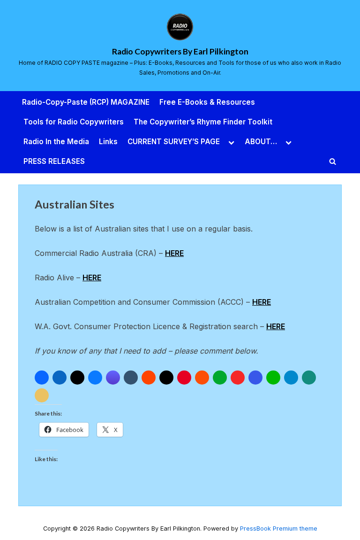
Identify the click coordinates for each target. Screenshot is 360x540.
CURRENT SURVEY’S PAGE (174, 141)
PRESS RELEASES (54, 161)
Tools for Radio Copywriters (73, 121)
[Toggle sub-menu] (232, 142)
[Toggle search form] (332, 161)
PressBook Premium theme (278, 528)
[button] (42, 377)
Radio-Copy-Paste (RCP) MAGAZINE (86, 102)
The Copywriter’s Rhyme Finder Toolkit (203, 121)
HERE (174, 253)
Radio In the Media (56, 141)
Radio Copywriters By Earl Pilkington (180, 51)
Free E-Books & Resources (207, 102)
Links (108, 141)
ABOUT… (261, 141)
